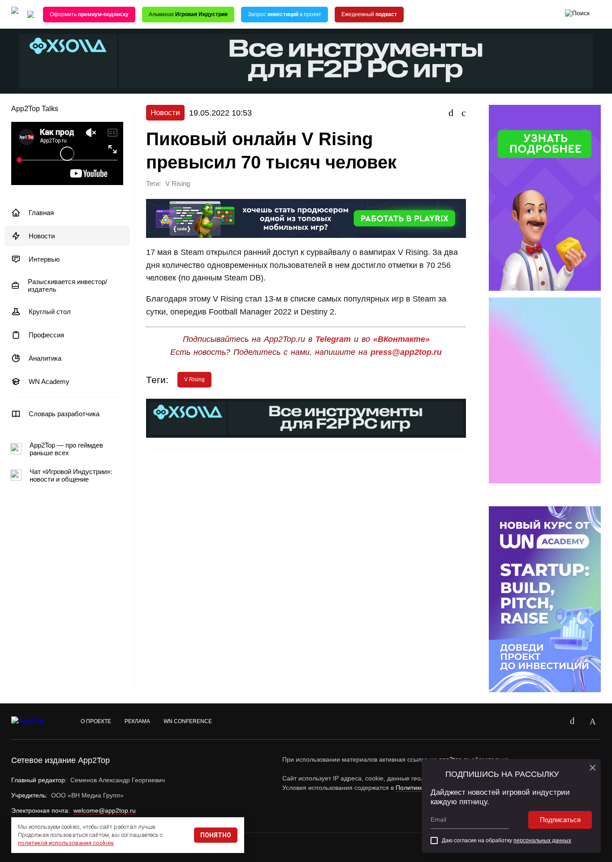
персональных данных (542, 840)
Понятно (215, 835)
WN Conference (188, 721)
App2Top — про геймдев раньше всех (66, 449)
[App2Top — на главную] (35, 721)
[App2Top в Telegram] (593, 721)
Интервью (44, 259)
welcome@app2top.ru (104, 810)
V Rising (177, 183)
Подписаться (560, 819)
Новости (42, 236)
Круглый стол (50, 311)
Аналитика (45, 358)
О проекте (96, 721)
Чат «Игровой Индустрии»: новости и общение (71, 475)
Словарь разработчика (64, 414)
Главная (41, 212)
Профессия (46, 335)
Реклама (137, 721)
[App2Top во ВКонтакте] (572, 721)
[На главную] (14, 14)
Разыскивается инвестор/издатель (67, 285)
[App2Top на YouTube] (551, 721)
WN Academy (49, 381)
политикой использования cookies (66, 843)
